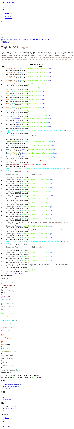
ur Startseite (5, 43)
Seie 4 (16, 39)
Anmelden (8, 16)
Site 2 (7, 39)
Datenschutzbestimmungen (13, 384)
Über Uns (8, 399)
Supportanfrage (9, 408)
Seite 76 (35, 39)
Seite (21, 39)
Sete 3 (12, 39)
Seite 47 (47, 39)
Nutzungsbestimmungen (12, 386)
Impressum (8, 388)
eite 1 (3, 39)
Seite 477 (41, 39)
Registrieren (8, 18)
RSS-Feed (8, 426)
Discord (7, 418)
